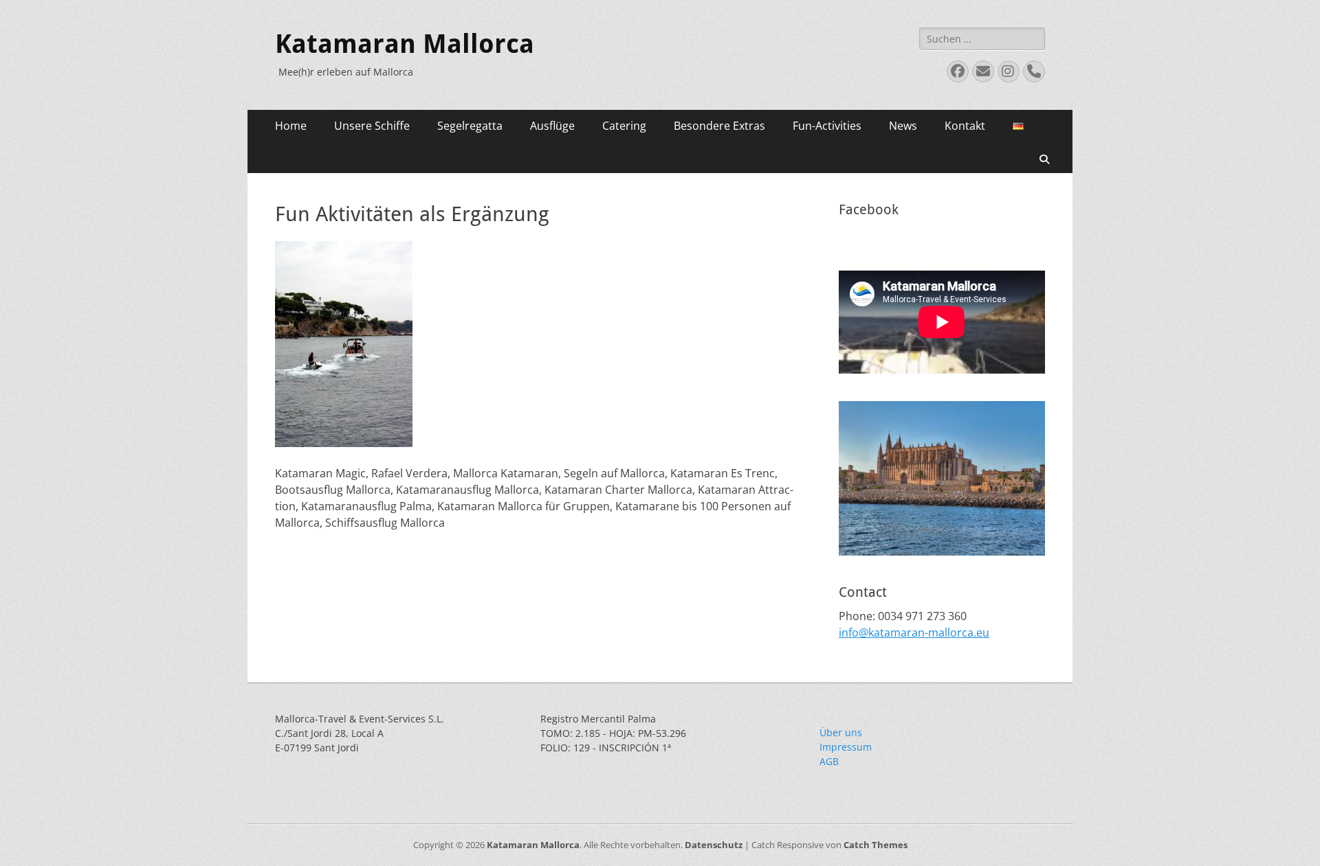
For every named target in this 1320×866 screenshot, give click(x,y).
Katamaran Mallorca (404, 44)
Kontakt (965, 125)
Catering (624, 125)
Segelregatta (470, 125)
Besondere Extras (719, 125)
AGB (829, 761)
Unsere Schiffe (372, 125)
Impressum (846, 746)
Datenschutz (713, 845)
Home (291, 125)
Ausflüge (552, 125)
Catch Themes (876, 845)
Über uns (841, 732)
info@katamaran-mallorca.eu (914, 632)
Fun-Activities (827, 125)
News (903, 125)
